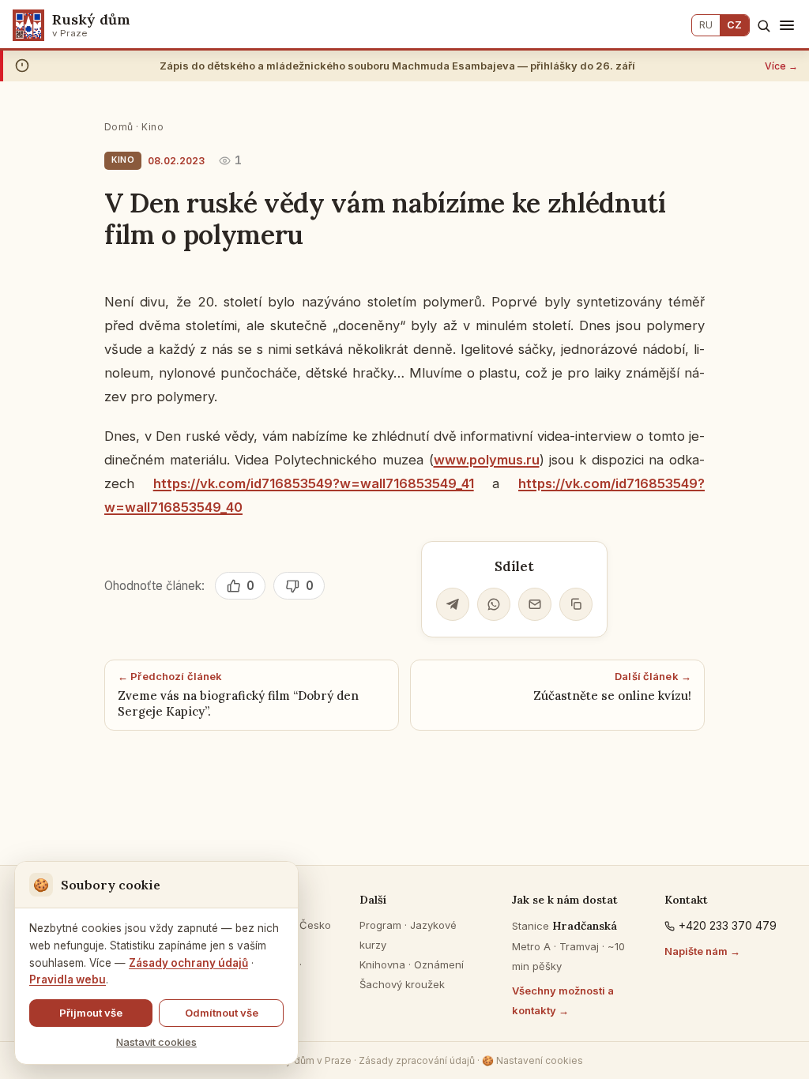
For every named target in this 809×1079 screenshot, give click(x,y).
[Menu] (786, 25)
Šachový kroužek (402, 984)
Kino (152, 127)
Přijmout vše (90, 1012)
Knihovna (382, 964)
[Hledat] (763, 25)
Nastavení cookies (532, 1060)
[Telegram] (452, 604)
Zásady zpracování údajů (417, 1060)
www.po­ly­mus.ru (487, 460)
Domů (119, 127)
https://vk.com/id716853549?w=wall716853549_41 (313, 483)
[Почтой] (534, 604)
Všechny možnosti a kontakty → (563, 1000)
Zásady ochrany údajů (188, 963)
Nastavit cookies (156, 1042)
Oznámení (439, 964)
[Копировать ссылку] (576, 604)
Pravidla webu (67, 979)
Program (380, 925)
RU (706, 25)
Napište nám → (702, 951)
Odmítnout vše (221, 1012)
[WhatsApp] (493, 604)
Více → (781, 66)
